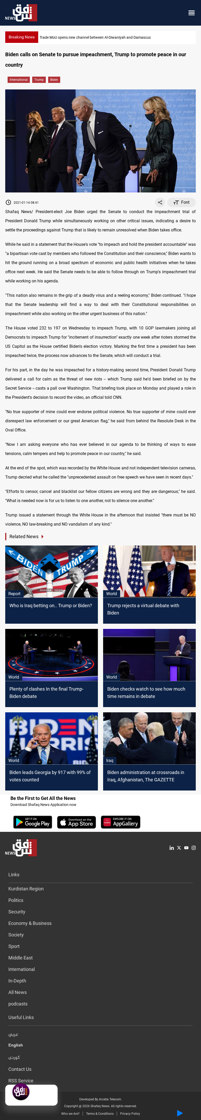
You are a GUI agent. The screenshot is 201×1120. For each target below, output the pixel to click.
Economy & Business (30, 923)
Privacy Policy (130, 1114)
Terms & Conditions (100, 1114)
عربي (13, 1034)
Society (16, 934)
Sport (14, 946)
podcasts (17, 1004)
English (15, 1046)
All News (17, 992)
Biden (54, 80)
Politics (15, 900)
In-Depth (17, 980)
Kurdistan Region (26, 888)
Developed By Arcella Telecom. (100, 1099)
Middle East (20, 957)
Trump (39, 80)
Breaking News (22, 37)
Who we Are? (70, 1114)
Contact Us (19, 1069)
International (19, 80)
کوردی (14, 1057)
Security (16, 911)
